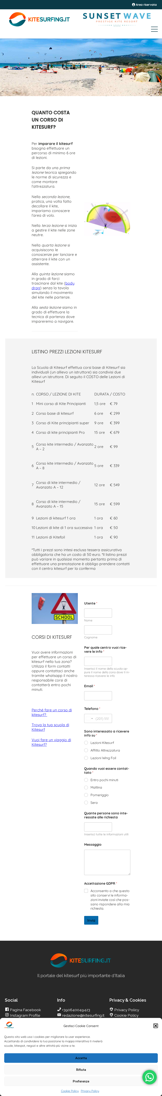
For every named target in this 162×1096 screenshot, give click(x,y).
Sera (94, 802)
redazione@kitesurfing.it (82, 1015)
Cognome (90, 637)
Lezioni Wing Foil (103, 758)
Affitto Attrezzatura (105, 750)
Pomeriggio (99, 795)
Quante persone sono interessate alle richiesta (106, 815)
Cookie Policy (70, 1091)
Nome (88, 620)
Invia (91, 920)
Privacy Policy (90, 1091)
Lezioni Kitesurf (102, 743)
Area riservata (146, 5)
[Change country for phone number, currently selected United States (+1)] (89, 718)
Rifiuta (81, 1070)
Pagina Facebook (25, 1010)
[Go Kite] (39, 25)
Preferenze (81, 1081)
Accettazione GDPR (100, 883)
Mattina (96, 787)
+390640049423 (75, 1010)
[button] (156, 1026)
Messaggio (92, 845)
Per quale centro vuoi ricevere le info (105, 650)
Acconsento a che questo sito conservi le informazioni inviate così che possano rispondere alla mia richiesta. (110, 899)
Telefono (92, 709)
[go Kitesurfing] (81, 967)
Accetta (81, 1058)
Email (89, 686)
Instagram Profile (24, 1015)
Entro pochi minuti (104, 780)
